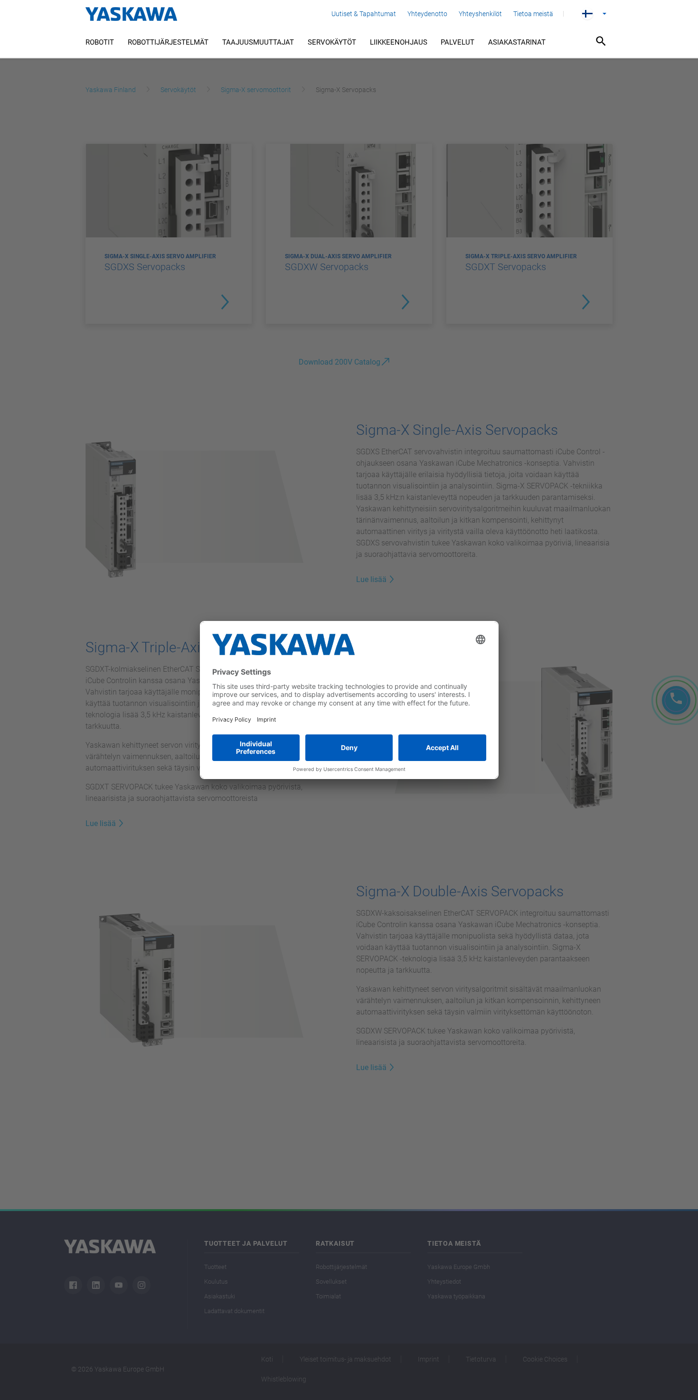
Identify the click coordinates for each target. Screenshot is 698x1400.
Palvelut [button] (457, 42)
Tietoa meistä (533, 14)
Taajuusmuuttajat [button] (258, 42)
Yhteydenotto (427, 14)
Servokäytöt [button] (332, 42)
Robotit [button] (99, 42)
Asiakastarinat (517, 42)
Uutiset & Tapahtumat (363, 14)
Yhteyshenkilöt (480, 14)
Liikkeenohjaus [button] (398, 42)
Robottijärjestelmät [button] (168, 42)
